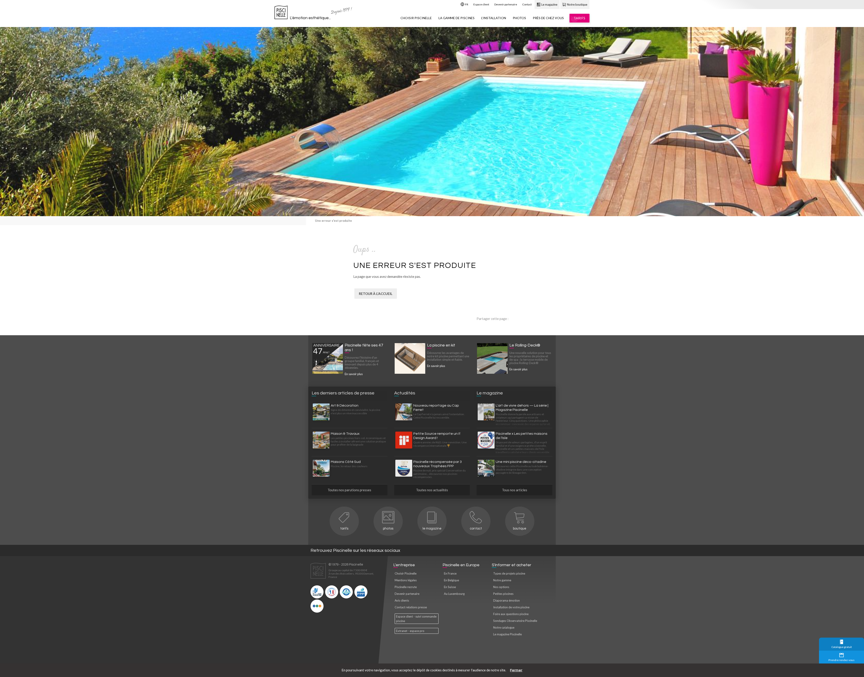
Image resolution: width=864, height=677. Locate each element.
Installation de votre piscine (511, 607)
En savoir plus (354, 374)
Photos (519, 18)
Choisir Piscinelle (416, 18)
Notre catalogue (503, 627)
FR (466, 4)
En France (450, 573)
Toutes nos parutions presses (349, 490)
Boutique (519, 528)
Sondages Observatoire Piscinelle (515, 621)
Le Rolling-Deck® (524, 345)
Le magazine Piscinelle (507, 634)
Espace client (481, 4)
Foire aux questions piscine (511, 614)
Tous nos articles (514, 490)
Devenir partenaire (505, 4)
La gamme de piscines (457, 18)
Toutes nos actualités (432, 490)
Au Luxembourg (454, 593)
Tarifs (344, 528)
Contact (527, 4)
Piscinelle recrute (406, 587)
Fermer (516, 670)
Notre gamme (502, 580)
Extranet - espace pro (410, 631)
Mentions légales (406, 580)
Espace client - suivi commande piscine (416, 619)
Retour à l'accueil (375, 294)
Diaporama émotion (506, 600)
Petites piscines (503, 593)
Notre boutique (576, 4)
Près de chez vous (548, 18)
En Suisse (450, 587)
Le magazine (549, 4)
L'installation (493, 18)
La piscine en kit (441, 345)
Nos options (501, 587)
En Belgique (451, 580)
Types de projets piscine (509, 573)
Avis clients (402, 600)
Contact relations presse (411, 607)
